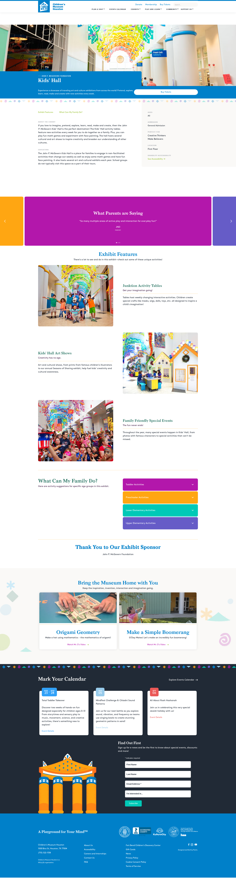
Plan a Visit (97, 9)
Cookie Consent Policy (136, 862)
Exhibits (135, 9)
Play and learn (152, 9)
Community (171, 9)
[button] (98, 10)
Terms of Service (133, 866)
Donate (138, 5)
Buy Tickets (165, 5)
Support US (186, 9)
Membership (151, 5)
